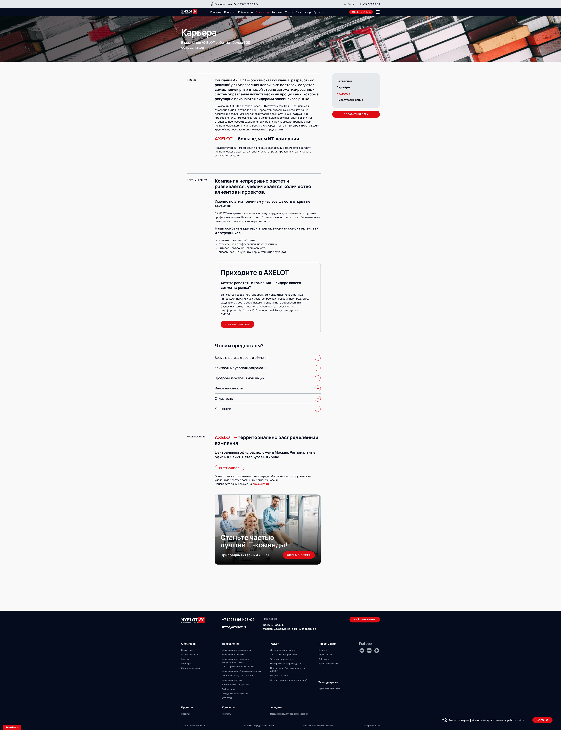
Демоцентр (262, 12)
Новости (322, 650)
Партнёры (343, 87)
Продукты (230, 12)
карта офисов (229, 468)
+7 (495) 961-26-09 (369, 4)
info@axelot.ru (234, 627)
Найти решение (364, 619)
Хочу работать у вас (237, 324)
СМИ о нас (323, 659)
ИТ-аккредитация (189, 654)
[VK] (361, 650)
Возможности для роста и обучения (242, 357)
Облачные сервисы (279, 675)
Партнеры (186, 663)
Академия (277, 12)
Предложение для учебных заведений (289, 713)
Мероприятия (325, 654)
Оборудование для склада (235, 693)
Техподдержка (223, 4)
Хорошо (542, 720)
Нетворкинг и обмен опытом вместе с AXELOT (288, 669)
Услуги (289, 12)
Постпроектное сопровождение (285, 663)
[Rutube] (365, 643)
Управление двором (232, 680)
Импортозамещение (350, 100)
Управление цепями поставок (236, 650)
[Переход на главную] (189, 11)
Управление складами (233, 654)
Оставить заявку (356, 114)
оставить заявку (361, 12)
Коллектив (223, 409)
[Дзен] (369, 650)
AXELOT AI (227, 698)
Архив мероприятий (328, 663)
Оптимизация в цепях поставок (237, 675)
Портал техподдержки (329, 688)
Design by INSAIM (371, 725)
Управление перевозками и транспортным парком (235, 660)
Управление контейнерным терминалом (241, 671)
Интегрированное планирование (238, 666)
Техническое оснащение (282, 659)
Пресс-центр (303, 12)
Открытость (224, 398)
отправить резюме (298, 555)
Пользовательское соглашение (318, 725)
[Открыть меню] (377, 12)
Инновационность (229, 388)
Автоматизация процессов (283, 654)
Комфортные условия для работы (240, 368)
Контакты (226, 713)
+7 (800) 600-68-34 (248, 4)
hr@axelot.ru (260, 484)
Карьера (185, 659)
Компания (215, 12)
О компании (344, 81)
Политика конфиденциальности (258, 725)
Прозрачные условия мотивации (240, 378)
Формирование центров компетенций (288, 680)
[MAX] (376, 650)
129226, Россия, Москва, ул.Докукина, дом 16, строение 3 (289, 626)
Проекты (318, 12)
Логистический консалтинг (235, 684)
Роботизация (245, 12)
